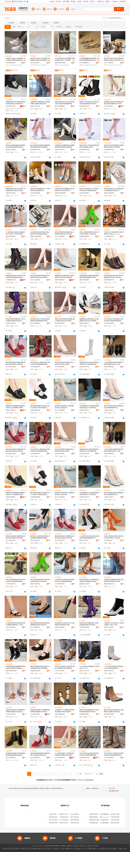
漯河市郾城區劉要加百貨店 (11, 757)
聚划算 (48, 848)
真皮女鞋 (32, 65)
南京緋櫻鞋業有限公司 (35, 149)
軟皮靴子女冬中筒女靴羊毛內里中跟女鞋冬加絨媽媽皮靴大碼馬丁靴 (89, 102)
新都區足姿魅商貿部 (11, 670)
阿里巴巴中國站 (25, 848)
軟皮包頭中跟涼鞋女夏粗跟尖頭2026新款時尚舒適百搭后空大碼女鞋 (64, 233)
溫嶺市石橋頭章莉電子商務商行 (85, 193)
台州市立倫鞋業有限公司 (109, 62)
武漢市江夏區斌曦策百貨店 (11, 627)
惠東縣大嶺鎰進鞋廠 (35, 236)
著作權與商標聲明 (55, 846)
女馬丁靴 (106, 65)
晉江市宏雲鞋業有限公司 (35, 627)
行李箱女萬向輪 (115, 817)
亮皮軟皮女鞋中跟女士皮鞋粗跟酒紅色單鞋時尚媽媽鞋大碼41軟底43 (15, 710)
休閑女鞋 (19, 65)
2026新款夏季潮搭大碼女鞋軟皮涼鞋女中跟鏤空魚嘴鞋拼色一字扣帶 (15, 624)
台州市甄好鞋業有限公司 (35, 714)
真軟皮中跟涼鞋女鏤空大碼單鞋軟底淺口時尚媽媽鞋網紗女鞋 (114, 406)
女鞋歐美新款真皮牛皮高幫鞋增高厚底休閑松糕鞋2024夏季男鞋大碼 (15, 102)
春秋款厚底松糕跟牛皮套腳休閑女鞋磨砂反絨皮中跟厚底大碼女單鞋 (15, 363)
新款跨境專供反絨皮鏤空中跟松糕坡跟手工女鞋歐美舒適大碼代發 (40, 754)
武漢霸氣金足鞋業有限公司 (35, 670)
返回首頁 (80, 780)
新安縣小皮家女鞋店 (65, 823)
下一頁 (79, 774)
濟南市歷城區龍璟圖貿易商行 (35, 193)
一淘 (52, 848)
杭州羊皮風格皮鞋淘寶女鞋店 (78, 814)
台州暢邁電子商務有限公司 (11, 280)
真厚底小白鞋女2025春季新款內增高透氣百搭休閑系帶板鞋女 (40, 59)
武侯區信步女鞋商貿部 (85, 366)
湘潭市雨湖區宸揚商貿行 (60, 280)
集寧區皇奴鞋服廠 (10, 236)
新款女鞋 (8, 65)
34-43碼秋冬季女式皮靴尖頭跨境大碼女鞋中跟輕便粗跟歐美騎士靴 (89, 537)
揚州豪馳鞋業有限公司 (109, 280)
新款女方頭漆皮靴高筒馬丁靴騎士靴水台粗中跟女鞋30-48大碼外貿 (89, 233)
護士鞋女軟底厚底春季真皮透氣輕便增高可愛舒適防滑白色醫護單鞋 (40, 146)
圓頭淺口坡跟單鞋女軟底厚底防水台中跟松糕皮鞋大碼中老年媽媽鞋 (40, 667)
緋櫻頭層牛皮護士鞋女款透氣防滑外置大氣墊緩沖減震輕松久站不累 (114, 102)
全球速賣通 (34, 848)
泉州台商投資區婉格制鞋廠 (11, 540)
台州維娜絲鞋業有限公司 (35, 366)
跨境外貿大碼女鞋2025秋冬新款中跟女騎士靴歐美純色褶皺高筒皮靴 (64, 102)
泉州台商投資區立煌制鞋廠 (109, 106)
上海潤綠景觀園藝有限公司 (107, 823)
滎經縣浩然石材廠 (94, 820)
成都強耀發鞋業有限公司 (85, 714)
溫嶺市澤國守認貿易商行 (85, 757)
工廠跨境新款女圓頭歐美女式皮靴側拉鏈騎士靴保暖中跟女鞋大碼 (40, 102)
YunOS (84, 848)
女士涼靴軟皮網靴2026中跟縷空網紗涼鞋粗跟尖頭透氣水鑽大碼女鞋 (64, 754)
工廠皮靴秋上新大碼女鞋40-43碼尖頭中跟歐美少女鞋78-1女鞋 (114, 624)
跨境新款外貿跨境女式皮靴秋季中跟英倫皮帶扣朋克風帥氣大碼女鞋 (15, 276)
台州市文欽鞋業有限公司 (60, 670)
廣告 (25, 60)
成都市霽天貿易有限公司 (60, 149)
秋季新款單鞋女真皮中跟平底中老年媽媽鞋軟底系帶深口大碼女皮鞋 (114, 276)
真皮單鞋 (66, 65)
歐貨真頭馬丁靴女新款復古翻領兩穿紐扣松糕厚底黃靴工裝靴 (114, 59)
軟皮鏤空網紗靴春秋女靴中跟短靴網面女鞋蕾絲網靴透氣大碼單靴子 (15, 754)
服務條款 (69, 846)
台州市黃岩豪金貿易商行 (11, 714)
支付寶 (101, 848)
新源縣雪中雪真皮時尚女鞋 (56, 823)
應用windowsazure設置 (106, 817)
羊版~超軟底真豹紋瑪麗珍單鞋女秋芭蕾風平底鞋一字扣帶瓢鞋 (65, 59)
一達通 (120, 848)
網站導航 (96, 846)
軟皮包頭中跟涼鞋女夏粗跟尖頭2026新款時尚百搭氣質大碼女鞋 (64, 363)
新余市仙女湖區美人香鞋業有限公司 (35, 280)
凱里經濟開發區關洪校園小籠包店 (98, 817)
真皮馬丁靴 (112, 65)
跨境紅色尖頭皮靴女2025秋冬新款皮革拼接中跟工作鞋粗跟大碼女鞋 (89, 189)
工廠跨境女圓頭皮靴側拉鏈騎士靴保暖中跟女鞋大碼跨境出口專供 (114, 580)
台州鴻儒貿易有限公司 (109, 236)
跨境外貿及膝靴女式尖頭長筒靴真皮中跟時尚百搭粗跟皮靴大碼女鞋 (89, 580)
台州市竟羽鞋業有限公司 (109, 757)
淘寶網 (40, 848)
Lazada (125, 848)
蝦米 (72, 848)
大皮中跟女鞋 (94, 788)
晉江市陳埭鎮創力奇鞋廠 (60, 540)
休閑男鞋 (8, 108)
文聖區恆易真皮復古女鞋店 (77, 823)
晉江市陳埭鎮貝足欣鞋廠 (35, 757)
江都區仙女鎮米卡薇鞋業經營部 (109, 410)
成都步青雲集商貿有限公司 (60, 714)
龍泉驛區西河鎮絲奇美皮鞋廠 (109, 714)
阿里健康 (114, 848)
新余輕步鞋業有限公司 (60, 757)
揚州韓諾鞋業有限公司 (85, 106)
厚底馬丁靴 (119, 65)
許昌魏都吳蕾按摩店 (94, 823)
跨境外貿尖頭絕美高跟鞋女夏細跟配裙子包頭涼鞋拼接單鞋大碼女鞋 (15, 146)
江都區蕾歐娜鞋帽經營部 (35, 410)
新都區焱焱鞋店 (83, 540)
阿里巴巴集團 (6, 848)
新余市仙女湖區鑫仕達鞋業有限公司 (60, 236)
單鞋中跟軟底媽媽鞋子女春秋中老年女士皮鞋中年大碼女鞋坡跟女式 (40, 406)
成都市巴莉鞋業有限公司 (35, 584)
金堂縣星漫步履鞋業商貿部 (85, 627)
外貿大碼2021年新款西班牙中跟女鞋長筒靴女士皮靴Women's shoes (114, 233)
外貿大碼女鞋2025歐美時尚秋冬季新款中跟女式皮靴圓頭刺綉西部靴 (114, 320)
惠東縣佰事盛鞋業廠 (60, 62)
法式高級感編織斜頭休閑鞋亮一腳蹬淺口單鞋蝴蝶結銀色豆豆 (89, 59)
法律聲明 (63, 846)
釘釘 (109, 848)
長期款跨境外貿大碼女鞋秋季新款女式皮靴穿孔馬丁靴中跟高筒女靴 (89, 363)
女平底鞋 (61, 65)
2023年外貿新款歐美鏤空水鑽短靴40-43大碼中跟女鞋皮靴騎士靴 (114, 667)
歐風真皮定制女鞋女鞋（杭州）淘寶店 (59, 817)
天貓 (44, 848)
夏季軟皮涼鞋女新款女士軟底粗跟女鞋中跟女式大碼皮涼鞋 (64, 406)
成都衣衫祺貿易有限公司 (35, 106)
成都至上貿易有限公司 (109, 627)
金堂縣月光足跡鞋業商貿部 (11, 323)
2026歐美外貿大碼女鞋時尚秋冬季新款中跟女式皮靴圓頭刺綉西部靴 (64, 580)
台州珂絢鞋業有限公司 (11, 584)
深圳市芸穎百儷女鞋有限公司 (60, 366)
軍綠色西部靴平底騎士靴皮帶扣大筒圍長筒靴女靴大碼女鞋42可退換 (15, 189)
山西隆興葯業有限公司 (106, 820)
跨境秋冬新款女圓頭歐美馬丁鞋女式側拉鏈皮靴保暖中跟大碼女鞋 (15, 320)
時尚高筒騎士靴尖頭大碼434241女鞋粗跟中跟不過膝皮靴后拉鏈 (64, 624)
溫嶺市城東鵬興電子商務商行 (60, 106)
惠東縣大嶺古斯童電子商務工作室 (11, 149)
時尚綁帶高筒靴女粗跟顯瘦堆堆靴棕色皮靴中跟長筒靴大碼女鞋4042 (15, 667)
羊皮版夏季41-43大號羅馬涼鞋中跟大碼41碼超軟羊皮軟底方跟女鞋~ (65, 710)
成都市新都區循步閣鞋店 (60, 627)
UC (97, 848)
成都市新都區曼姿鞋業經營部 (109, 366)
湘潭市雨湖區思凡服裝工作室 (85, 323)
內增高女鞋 (14, 65)
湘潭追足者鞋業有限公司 (11, 410)
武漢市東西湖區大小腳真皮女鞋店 (79, 820)
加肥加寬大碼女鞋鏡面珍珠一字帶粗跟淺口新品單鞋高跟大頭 (40, 189)
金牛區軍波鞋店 (108, 540)
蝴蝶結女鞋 (82, 65)
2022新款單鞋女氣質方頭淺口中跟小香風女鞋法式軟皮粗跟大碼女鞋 (40, 233)
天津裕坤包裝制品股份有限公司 (119, 820)
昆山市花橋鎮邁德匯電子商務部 (60, 410)
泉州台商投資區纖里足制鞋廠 (11, 366)
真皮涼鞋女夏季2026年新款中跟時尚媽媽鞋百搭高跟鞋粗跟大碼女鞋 (40, 320)
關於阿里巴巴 (83, 846)
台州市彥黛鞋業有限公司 (60, 584)
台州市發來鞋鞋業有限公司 (109, 323)
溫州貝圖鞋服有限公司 (11, 62)
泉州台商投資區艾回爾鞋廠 (35, 540)
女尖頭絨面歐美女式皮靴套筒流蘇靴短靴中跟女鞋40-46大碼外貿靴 (89, 406)
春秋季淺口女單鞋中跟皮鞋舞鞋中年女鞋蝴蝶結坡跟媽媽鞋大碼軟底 (40, 537)
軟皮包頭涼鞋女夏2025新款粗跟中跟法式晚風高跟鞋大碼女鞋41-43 (114, 189)
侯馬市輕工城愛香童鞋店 (117, 814)
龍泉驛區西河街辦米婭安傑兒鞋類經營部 (85, 584)
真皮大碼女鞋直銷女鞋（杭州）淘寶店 (80, 817)
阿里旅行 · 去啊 (59, 848)
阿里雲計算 (77, 848)
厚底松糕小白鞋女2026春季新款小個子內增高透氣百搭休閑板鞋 (15, 59)
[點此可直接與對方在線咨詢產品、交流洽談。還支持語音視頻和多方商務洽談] (50, 114)
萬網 (94, 848)
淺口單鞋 (94, 65)
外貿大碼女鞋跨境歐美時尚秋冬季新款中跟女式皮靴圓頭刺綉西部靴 (15, 580)
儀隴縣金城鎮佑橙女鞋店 (109, 584)
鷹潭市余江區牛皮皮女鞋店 (67, 814)
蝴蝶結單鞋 (89, 65)
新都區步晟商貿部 (84, 410)
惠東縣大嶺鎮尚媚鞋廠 (109, 193)
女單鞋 (56, 65)
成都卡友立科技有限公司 (85, 670)
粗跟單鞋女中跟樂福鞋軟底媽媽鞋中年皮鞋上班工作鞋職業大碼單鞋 (15, 406)
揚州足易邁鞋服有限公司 (35, 323)
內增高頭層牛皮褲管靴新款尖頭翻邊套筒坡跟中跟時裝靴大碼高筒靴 (64, 146)
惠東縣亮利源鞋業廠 (60, 193)
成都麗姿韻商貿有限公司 (85, 236)
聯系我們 (90, 846)
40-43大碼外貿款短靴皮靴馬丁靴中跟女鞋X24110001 (89, 667)
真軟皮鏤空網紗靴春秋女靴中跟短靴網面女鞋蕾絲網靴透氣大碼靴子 (89, 276)
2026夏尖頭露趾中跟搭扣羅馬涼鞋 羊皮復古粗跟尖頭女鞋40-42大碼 (114, 363)
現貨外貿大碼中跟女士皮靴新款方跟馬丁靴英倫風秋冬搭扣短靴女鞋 (64, 667)
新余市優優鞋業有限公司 (85, 62)
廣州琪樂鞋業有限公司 (11, 106)
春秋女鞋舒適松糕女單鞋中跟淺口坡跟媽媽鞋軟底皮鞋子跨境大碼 (40, 624)
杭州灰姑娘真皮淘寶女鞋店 (67, 820)
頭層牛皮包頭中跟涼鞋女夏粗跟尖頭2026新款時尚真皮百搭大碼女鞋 (65, 320)
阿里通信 (89, 848)
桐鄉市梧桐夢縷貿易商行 (85, 280)
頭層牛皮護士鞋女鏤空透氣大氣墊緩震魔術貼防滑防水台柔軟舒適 (114, 146)
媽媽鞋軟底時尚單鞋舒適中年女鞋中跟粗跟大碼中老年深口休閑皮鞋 (64, 276)
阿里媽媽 (67, 848)
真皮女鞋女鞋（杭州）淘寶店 (57, 814)
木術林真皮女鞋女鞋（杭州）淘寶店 (69, 817)
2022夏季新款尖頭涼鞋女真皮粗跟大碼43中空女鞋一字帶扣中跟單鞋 (15, 233)
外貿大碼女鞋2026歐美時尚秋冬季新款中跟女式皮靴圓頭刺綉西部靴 (89, 754)
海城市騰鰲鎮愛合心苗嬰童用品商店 (109, 814)
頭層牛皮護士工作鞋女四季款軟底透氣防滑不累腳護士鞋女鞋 (89, 146)
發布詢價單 (112, 788)
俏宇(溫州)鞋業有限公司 (35, 62)
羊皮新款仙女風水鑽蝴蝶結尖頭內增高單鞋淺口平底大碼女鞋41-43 (64, 189)
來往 (106, 848)
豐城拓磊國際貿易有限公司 (60, 323)
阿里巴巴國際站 (15, 848)
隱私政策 (75, 846)
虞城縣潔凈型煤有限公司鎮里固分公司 (99, 814)
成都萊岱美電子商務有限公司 (109, 670)
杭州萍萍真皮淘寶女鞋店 (55, 820)
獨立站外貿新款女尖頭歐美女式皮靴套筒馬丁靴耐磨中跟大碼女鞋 (114, 710)
